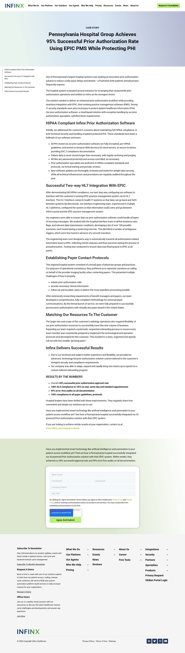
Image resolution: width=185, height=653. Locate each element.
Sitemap (112, 641)
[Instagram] (160, 641)
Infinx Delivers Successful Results (17, 91)
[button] (77, 549)
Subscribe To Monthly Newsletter (31, 564)
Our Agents (72, 559)
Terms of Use (117, 500)
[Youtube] (165, 641)
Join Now (21, 616)
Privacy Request (154, 575)
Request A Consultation (168, 5)
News (95, 559)
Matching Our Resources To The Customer (20, 87)
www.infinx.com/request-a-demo (62, 428)
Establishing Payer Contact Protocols (18, 83)
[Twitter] (154, 641)
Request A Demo (24, 592)
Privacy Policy (88, 641)
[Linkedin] (149, 641)
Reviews (97, 564)
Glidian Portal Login (156, 580)
